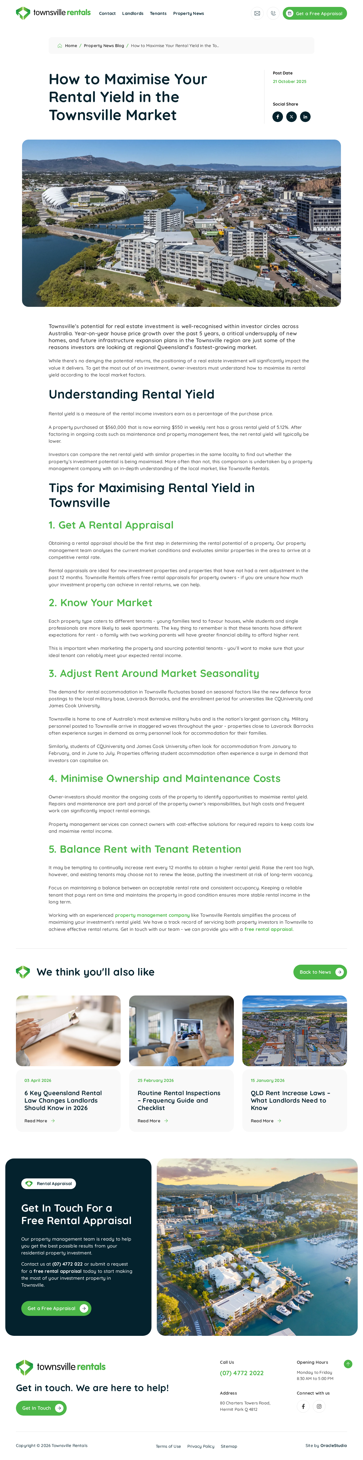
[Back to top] (348, 1364)
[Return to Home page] (53, 13)
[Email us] (257, 13)
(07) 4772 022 (67, 1264)
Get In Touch (36, 1408)
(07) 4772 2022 (242, 1373)
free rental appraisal (268, 929)
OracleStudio (333, 1445)
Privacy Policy (200, 1446)
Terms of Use (168, 1446)
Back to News (315, 972)
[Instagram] (319, 1406)
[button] (277, 116)
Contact (107, 13)
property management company (152, 915)
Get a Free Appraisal (51, 1308)
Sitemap (229, 1446)
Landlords (132, 13)
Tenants (158, 13)
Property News (188, 13)
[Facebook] (303, 1406)
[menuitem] (107, 13)
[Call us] (273, 13)
